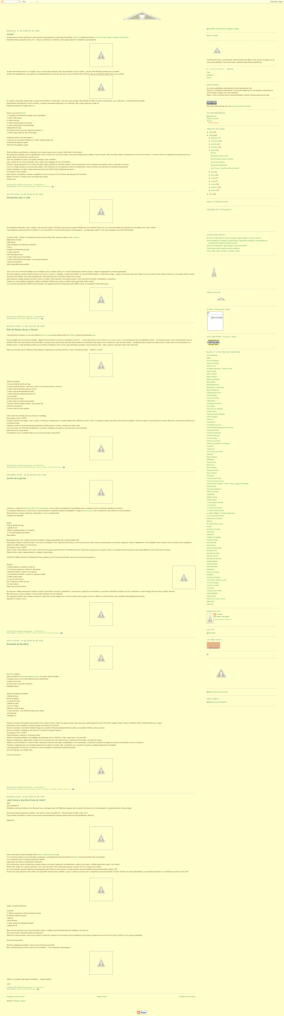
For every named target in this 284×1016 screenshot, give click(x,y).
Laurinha (219, 614)
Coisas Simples (212, 417)
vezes (37, 676)
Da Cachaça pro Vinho (215, 451)
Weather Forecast (213, 648)
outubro (214, 144)
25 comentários (38, 316)
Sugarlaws (210, 569)
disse (23, 676)
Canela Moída (212, 395)
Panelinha (210, 534)
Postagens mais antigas (187, 996)
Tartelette (210, 575)
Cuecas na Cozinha (214, 441)
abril (213, 181)
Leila (74, 37)
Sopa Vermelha (212, 566)
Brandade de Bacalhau (18, 644)
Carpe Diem (211, 401)
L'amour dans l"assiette (215, 502)
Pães (208, 72)
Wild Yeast (210, 601)
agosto (213, 150)
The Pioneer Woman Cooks (216, 580)
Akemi (73, 335)
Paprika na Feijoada (214, 537)
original (76, 237)
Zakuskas (210, 604)
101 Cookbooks (212, 355)
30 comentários (38, 631)
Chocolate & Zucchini (214, 403)
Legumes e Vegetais (24, 633)
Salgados (32, 186)
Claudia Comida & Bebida (216, 414)
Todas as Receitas (43, 186)
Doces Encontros (213, 470)
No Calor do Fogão (213, 529)
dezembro (215, 138)
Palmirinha (210, 532)
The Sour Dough (212, 583)
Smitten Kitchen (212, 564)
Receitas (210, 122)
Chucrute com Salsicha (215, 409)
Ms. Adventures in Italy (215, 524)
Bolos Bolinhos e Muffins (26, 467)
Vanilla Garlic (211, 596)
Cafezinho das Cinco (214, 393)
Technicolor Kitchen (213, 577)
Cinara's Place (212, 411)
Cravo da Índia (212, 438)
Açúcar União (211, 371)
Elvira (11, 674)
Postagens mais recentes (16, 996)
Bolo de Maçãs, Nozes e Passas (22, 329)
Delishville (210, 459)
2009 (211, 132)
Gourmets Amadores (214, 489)
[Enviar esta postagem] (52, 186)
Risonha (75, 857)
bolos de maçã (46, 335)
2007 (211, 194)
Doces (39, 467)
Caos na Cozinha (213, 398)
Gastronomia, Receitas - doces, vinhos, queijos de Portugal (227, 484)
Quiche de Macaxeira (214, 548)
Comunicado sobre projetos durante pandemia (223, 248)
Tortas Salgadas (52, 633)
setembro (214, 147)
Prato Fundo (211, 545)
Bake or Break (212, 374)
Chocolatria (211, 406)
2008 (211, 135)
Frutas (44, 467)
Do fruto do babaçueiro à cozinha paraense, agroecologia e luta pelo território (234, 238)
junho (213, 175)
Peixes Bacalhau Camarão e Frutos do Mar (32, 789)
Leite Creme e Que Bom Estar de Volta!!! (26, 800)
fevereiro (214, 187)
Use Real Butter (212, 593)
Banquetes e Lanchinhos (215, 387)
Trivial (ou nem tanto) (214, 591)
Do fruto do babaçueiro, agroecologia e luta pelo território (227, 245)
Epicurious (210, 476)
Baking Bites (211, 382)
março (213, 184)
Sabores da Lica (212, 556)
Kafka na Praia (212, 497)
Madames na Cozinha (214, 518)
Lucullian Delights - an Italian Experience (221, 513)
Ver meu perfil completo (223, 619)
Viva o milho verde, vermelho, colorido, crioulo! (223, 251)
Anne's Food (211, 366)
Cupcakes (210, 446)
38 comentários (38, 465)
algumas (31, 676)
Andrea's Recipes (213, 363)
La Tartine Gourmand (214, 508)
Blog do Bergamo (213, 390)
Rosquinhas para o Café (18, 197)
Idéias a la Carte (212, 492)
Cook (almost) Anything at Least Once (220, 427)
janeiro (213, 190)
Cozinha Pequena (213, 435)
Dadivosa (210, 454)
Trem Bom (210, 588)
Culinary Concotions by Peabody (218, 443)
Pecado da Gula (212, 540)
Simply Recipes (212, 561)
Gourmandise (211, 486)
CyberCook (216, 122)
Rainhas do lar (212, 550)
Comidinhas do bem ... (215, 425)
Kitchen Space (212, 500)
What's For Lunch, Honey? (216, 599)
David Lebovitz (212, 457)
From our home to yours (215, 481)
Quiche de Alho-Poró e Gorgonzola (36, 508)
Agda (208, 358)
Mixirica (209, 521)
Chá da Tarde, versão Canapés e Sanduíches (112, 37)
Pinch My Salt (211, 542)
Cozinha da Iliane (213, 430)
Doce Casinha (212, 467)
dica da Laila (86, 510)
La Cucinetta (211, 505)
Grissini (10, 34)
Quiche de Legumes (16, 478)
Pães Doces (21, 318)
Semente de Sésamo (214, 558)
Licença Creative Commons (241, 106)
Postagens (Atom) (19, 1001)
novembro (215, 141)
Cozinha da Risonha (214, 433)
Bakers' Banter (212, 377)
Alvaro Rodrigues (213, 360)
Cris (79, 37)
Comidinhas (211, 422)
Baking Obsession (213, 385)
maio (213, 178)
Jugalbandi (210, 494)
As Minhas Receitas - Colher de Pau (219, 368)
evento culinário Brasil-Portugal (48, 854)
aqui (33, 106)
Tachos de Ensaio (213, 572)
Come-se (210, 419)
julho (213, 172)
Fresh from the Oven (214, 478)
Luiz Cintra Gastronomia (215, 516)
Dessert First (211, 462)
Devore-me (211, 465)
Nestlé (209, 526)
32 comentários (38, 184)
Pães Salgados (22, 186)
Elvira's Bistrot (212, 473)
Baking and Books (213, 379)
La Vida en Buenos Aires (215, 510)
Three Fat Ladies (213, 585)
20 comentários (38, 787)
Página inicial (101, 996)
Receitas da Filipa (213, 553)
